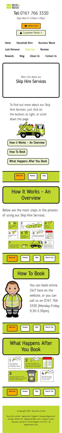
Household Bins (25, 43)
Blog (22, 56)
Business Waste (47, 43)
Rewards (9, 56)
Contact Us (51, 56)
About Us (35, 56)
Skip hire (30, 49)
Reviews (44, 49)
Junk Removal (12, 49)
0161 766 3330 (34, 13)
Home (8, 43)
